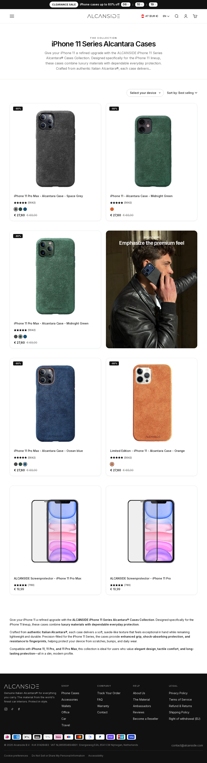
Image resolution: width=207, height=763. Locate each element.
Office (65, 712)
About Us (139, 693)
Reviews (138, 712)
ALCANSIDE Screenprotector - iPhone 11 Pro (140, 578)
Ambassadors (142, 706)
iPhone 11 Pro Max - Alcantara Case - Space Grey (48, 196)
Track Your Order (108, 693)
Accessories (69, 699)
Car (63, 718)
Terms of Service (180, 699)
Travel (65, 725)
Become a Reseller (145, 718)
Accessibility (95, 755)
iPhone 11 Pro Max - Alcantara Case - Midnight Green (51, 323)
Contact (102, 712)
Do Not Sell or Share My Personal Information (58, 755)
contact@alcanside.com (187, 745)
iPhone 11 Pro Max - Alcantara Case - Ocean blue (48, 450)
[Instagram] (6, 709)
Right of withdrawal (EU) (185, 718)
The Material (141, 699)
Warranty (103, 706)
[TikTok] (12, 709)
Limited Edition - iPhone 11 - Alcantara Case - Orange (147, 450)
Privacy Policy (178, 693)
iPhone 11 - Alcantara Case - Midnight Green (141, 196)
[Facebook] (19, 709)
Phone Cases (70, 693)
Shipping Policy (179, 712)
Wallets (66, 706)
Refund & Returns (180, 706)
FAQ (100, 699)
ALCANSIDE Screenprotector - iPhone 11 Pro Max (47, 578)
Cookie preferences (16, 755)
